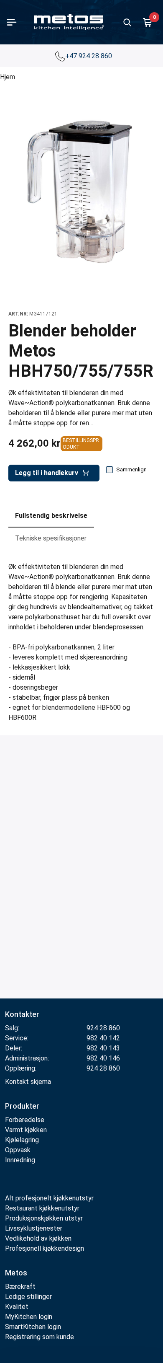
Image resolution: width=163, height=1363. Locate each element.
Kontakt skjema (28, 1082)
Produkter (22, 1106)
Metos (16, 1272)
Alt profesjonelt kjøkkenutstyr (49, 1198)
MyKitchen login (28, 1317)
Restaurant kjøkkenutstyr (42, 1208)
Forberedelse (24, 1120)
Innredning (20, 1160)
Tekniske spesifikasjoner (51, 538)
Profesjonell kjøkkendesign (44, 1248)
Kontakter (22, 1014)
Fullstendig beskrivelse (51, 516)
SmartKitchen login (33, 1327)
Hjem (7, 77)
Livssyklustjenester (33, 1228)
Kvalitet (16, 1307)
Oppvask (18, 1150)
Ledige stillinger (28, 1297)
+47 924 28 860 (89, 56)
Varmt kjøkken (26, 1130)
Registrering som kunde (39, 1337)
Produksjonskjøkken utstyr (44, 1218)
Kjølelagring (22, 1140)
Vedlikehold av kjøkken (38, 1238)
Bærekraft (20, 1287)
